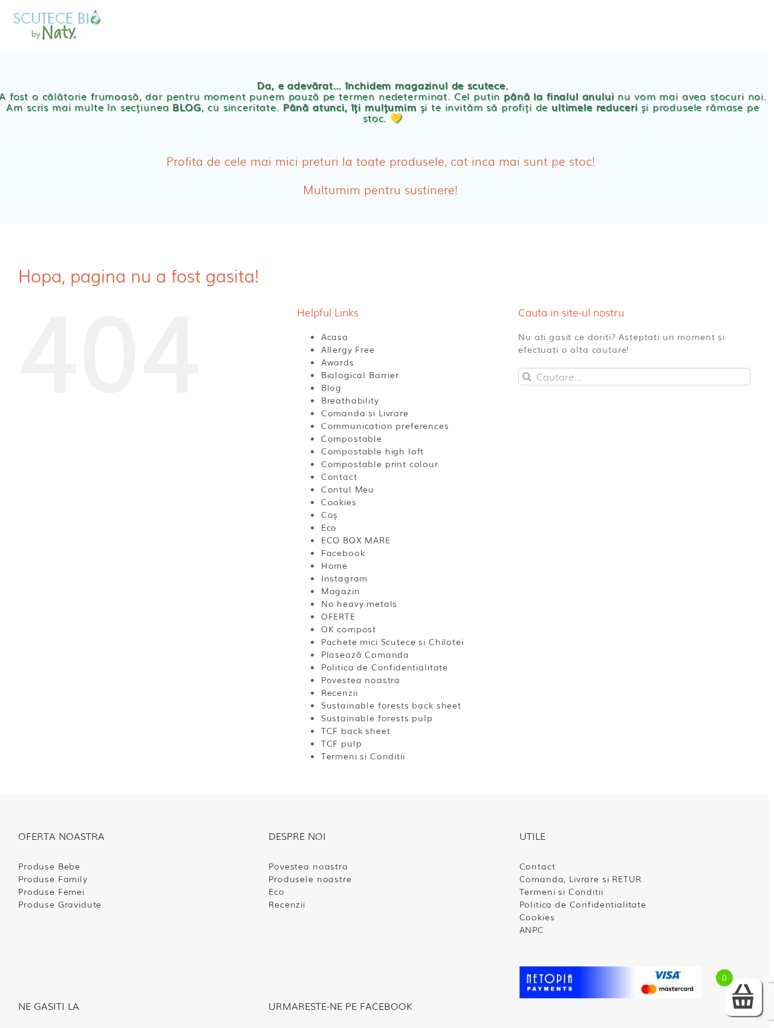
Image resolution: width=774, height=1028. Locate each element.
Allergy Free (348, 349)
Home (334, 565)
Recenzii (339, 692)
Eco (329, 527)
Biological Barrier (360, 374)
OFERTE (338, 616)
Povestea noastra (360, 679)
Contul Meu (347, 489)
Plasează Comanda (365, 654)
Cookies (339, 502)
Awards (337, 362)
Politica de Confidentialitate (384, 667)
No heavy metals (359, 603)
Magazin (340, 590)
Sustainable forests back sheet (391, 705)
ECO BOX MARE (356, 540)
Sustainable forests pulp (377, 718)
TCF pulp (341, 743)
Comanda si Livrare (365, 413)
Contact (339, 476)
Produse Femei (51, 891)
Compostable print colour (379, 463)
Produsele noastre (309, 878)
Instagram (344, 578)
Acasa (334, 336)
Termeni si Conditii (363, 756)
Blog (331, 387)
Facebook (343, 552)
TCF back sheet (356, 730)
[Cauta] (637, 26)
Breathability (350, 400)
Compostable (351, 438)
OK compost (348, 629)
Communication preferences (385, 425)
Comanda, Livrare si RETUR (580, 878)
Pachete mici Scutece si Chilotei (392, 641)
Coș (330, 514)
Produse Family (53, 878)
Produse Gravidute (60, 904)
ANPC (531, 929)
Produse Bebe (49, 866)
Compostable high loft (372, 451)
